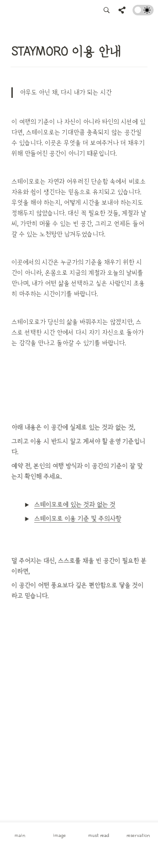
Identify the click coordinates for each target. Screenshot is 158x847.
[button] (106, 10)
